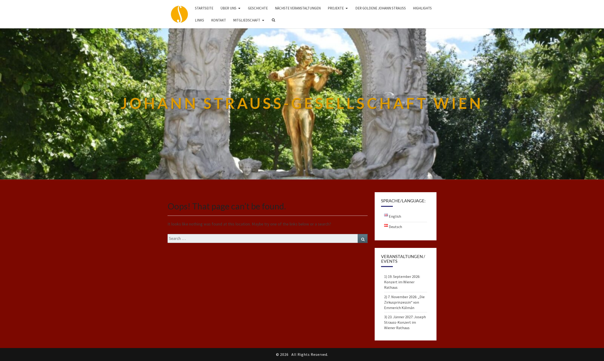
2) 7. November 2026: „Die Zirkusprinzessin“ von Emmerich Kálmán (404, 302)
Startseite (204, 8)
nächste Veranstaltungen (298, 8)
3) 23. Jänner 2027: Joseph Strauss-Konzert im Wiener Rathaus (405, 322)
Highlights (422, 8)
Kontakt (218, 20)
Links (199, 20)
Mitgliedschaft (246, 20)
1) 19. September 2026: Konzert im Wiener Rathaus (402, 282)
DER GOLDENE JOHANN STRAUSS (380, 8)
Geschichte (258, 8)
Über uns (228, 8)
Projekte (336, 8)
